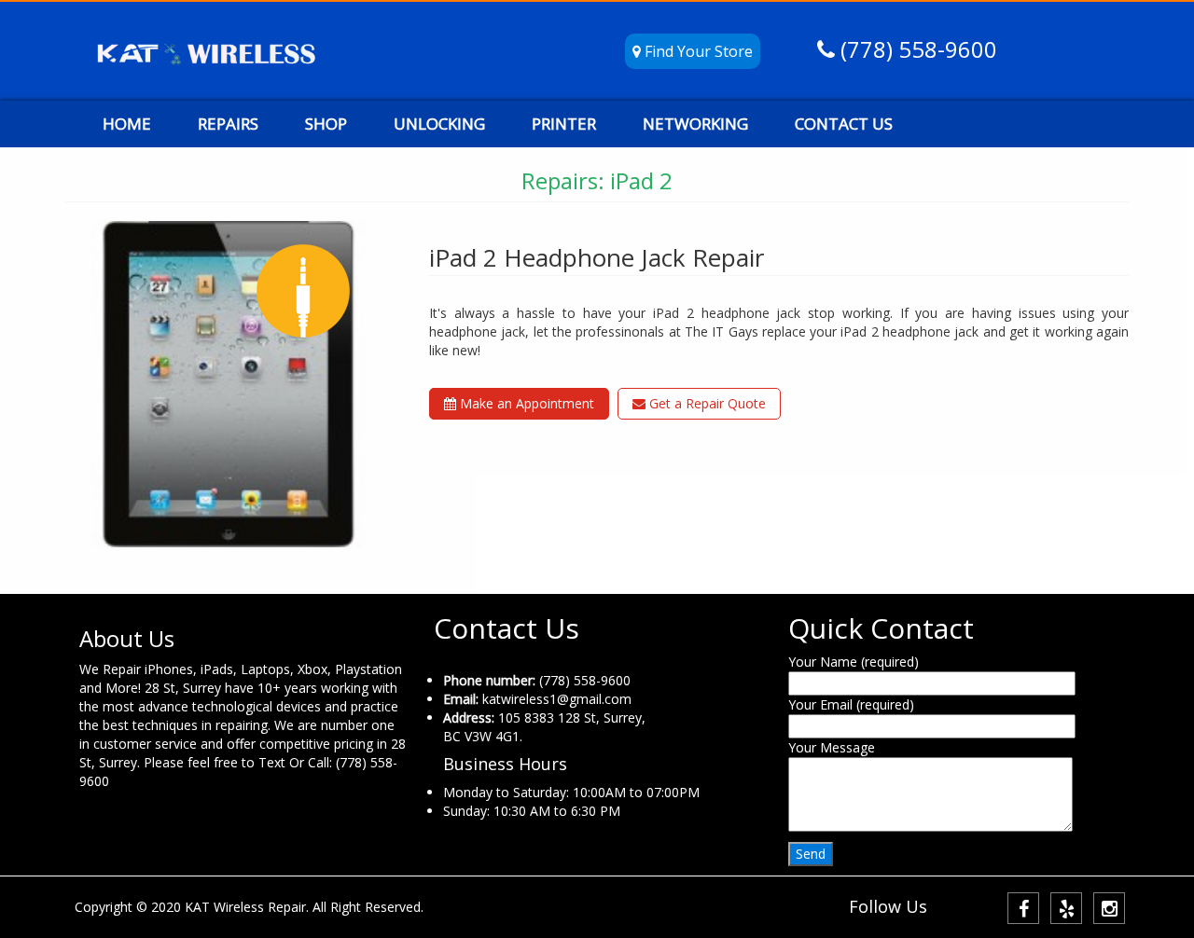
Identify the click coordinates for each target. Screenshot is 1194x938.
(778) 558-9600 (916, 49)
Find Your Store (697, 51)
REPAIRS (228, 123)
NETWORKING (695, 123)
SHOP (326, 123)
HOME (127, 123)
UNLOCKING (439, 123)
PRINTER (564, 123)
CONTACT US (844, 123)
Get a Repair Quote (706, 403)
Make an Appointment (525, 403)
